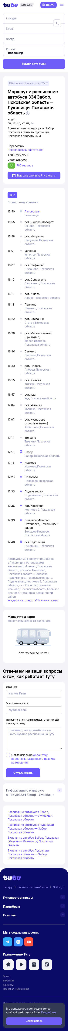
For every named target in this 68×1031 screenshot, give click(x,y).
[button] (7, 941)
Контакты (8, 984)
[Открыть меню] (62, 5)
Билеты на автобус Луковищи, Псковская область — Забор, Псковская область (28, 854)
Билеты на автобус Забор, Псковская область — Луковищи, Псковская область (33, 841)
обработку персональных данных (29, 756)
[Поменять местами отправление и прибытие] (57, 23)
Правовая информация (16, 988)
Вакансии (8, 980)
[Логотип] (10, 5)
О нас (6, 976)
